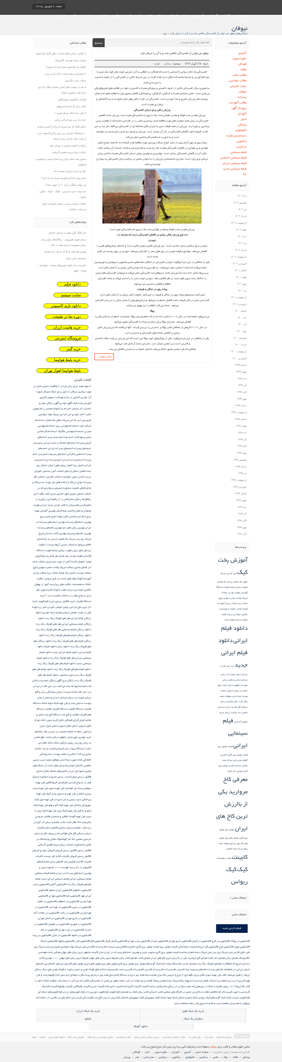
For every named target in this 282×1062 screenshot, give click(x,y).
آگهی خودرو (66, 403)
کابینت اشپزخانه (113, 986)
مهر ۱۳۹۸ (242, 452)
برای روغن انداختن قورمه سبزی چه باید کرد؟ (63, 178)
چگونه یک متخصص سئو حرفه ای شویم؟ (66, 66)
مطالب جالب (239, 75)
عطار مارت (243, 702)
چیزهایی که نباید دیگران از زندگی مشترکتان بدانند (176, 986)
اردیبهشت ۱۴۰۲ (239, 256)
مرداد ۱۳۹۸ (241, 466)
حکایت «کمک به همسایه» (230, 609)
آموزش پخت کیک (82, 403)
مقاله (149, 15)
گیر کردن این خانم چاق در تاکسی (68, 997)
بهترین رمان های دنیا (73, 527)
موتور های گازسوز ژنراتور (69, 963)
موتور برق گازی (126, 963)
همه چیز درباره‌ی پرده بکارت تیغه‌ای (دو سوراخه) (81, 975)
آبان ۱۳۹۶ (242, 534)
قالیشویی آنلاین (58, 884)
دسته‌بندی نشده (236, 136)
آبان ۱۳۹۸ (242, 446)
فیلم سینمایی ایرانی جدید (55, 879)
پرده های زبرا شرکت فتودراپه (215, 980)
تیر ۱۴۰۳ (242, 209)
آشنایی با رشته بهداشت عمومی (63, 397)
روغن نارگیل (233, 691)
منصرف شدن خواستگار (184, 963)
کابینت (240, 858)
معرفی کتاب (144, 958)
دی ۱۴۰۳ (242, 195)
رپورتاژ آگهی (239, 108)
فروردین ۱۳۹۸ (239, 486)
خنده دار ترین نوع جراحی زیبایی (70, 119)
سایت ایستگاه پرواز (80, 748)
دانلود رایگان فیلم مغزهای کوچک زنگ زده (68, 635)
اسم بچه (68, 437)
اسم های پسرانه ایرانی (60, 448)
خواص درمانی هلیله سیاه (236, 620)
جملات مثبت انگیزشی (75, 80)
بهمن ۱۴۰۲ (241, 229)
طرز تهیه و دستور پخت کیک (61, 793)
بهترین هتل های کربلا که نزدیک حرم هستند (65, 251)
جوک (139, 15)
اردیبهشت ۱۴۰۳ (239, 223)
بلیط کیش (61, 510)
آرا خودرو (86, 397)
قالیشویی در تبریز (81, 907)
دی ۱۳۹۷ (242, 507)
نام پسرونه (112, 969)
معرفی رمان (232, 958)
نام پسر (181, 969)
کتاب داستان (156, 992)
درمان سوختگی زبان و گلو (49, 692)
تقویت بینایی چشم (239, 587)
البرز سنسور (49, 471)
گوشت (89, 997)
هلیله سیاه (224, 843)
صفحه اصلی (241, 15)
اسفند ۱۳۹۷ (241, 493)
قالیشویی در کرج (221, 941)
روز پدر (78, 743)
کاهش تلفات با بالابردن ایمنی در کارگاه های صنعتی (190, 992)
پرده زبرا (236, 980)
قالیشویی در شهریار (58, 924)
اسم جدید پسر (55, 437)
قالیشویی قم (97, 941)
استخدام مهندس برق (67, 426)
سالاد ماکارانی (45, 743)
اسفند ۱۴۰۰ (241, 310)
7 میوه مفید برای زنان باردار (76, 386)
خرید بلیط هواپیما (67, 360)
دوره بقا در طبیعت (66, 317)
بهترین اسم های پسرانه (78, 522)
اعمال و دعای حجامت (67, 471)
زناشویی (88, 15)
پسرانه (242, 97)
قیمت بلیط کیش (186, 946)
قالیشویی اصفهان (82, 890)
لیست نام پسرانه (105, 946)
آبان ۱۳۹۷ (242, 520)
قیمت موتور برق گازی (238, 755)
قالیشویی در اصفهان (68, 901)
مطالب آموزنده (238, 102)
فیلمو (88, 1019)
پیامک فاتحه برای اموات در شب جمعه (139, 980)
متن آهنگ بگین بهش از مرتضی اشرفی (67, 232)
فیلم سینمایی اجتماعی (233, 158)
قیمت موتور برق (225, 746)
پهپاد (186, 980)
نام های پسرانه (215, 969)
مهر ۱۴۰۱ (242, 283)
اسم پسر (43, 454)
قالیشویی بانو (73, 895)
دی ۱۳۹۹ (242, 378)
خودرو (46, 612)
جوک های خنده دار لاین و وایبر (60, 578)
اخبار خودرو (78, 414)
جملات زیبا (243, 603)
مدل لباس (59, 15)
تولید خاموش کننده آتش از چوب (74, 561)
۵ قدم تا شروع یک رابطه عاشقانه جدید (194, 1003)
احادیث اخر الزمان (81, 408)
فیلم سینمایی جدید (235, 169)
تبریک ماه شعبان (225, 582)
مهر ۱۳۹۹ (242, 398)
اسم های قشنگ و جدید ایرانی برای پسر (54, 443)
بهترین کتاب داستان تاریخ (52, 533)
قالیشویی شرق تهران (180, 941)
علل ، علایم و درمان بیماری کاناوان (68, 827)
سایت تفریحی (238, 86)
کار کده (221, 992)
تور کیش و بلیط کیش (46, 556)
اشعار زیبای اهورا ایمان (60, 465)
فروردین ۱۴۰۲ (239, 263)
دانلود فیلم (72, 284)
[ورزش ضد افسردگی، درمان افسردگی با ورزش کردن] (152, 224)
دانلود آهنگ (141, 1026)
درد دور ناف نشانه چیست (77, 692)
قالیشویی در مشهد (81, 935)
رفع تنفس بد (194, 1037)
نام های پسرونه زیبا (196, 969)
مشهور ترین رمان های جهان (75, 952)
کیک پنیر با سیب (111, 997)
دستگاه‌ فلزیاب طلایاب (56, 709)
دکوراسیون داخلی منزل (58, 726)
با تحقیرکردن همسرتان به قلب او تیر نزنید (65, 73)
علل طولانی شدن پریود (60, 833)
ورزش (244, 21)
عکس (129, 15)
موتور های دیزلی (92, 963)
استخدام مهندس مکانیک (71, 431)
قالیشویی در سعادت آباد (46, 912)
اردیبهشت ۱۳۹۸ (239, 480)
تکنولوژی (102, 15)
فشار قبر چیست (52, 856)
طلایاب (47, 816)
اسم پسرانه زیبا (53, 459)
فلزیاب (39, 856)
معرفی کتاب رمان (128, 958)
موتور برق (229, 830)
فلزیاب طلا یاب (83, 861)
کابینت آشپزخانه (132, 986)
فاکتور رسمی (84, 850)
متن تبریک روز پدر (222, 952)
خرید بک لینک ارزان (88, 1011)
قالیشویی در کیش (201, 941)
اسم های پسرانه (82, 448)
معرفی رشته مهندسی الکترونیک (70, 60)
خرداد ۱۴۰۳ (241, 216)
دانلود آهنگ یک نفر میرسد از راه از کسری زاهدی (61, 126)
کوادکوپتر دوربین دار (97, 992)
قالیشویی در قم (49, 929)
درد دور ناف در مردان (44, 686)
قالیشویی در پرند (41, 935)
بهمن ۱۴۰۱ (241, 277)
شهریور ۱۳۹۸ (240, 459)
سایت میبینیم (71, 295)
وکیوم (51, 975)
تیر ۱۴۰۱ (242, 290)
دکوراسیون (198, 15)
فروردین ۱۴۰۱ (239, 304)
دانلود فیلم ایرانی (56, 1037)
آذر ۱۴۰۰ (242, 324)
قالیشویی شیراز (159, 941)
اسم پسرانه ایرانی (73, 459)
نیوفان (243, 91)
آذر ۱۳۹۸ (242, 439)
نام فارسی (49, 963)
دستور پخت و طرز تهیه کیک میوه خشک (62, 703)
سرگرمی (117, 15)
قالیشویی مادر (82, 941)
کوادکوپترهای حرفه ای (50, 992)
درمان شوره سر (234, 674)
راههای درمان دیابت (231, 685)
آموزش (213, 15)
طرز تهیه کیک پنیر (66, 810)
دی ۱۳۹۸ (242, 432)
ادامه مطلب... (104, 356)
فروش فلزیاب (69, 856)
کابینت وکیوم (65, 986)
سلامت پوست (60, 754)
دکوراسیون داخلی (81, 726)
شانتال (79, 765)
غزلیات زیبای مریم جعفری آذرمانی (69, 152)
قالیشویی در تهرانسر (60, 907)
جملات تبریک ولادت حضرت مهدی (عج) (53, 567)
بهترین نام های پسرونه (79, 533)
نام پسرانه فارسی (154, 969)
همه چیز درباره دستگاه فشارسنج (126, 975)
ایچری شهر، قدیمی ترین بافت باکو (58, 493)
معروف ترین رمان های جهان (103, 958)
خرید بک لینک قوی (193, 1011)
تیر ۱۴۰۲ (242, 243)
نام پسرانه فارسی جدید (131, 969)
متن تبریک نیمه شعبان (200, 952)
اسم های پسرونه (57, 454)
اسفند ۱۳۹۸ (241, 419)
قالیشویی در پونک (240, 941)
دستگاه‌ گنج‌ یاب (53, 714)
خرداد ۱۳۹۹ (241, 405)
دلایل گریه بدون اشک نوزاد (49, 720)
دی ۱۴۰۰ (242, 317)
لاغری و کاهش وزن (125, 946)
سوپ (74, 759)
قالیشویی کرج (226, 946)
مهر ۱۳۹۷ (242, 527)
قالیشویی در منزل (61, 935)
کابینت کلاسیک (50, 986)
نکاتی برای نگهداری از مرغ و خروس (186, 975)
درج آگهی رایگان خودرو (54, 680)
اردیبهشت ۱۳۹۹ (239, 412)
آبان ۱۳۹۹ (242, 392)
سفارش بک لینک (193, 1019)
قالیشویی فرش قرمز (116, 941)
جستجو (98, 43)
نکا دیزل (161, 975)
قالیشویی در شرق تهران (78, 918)
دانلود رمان (64, 646)
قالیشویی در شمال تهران (51, 918)
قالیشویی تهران (57, 895)
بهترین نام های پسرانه (50, 527)
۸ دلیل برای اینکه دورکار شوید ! (70, 113)
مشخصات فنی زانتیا (76, 258)
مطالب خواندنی (238, 80)
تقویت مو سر (234, 593)
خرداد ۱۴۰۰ (241, 344)
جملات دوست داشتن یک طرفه (75, 573)
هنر (47, 15)
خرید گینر (74, 349)
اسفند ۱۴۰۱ (241, 270)
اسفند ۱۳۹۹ (241, 364)
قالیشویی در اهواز (47, 901)
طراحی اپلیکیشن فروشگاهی (72, 99)
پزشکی (161, 15)
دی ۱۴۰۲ (242, 236)
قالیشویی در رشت (69, 912)
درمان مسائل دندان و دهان (59, 697)
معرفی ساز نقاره (235, 771)
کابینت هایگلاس (81, 986)
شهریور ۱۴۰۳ (240, 202)
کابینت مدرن (97, 986)
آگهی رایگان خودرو (49, 403)
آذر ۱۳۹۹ (242, 385)
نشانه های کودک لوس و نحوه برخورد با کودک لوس (79, 969)
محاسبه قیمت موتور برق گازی (171, 952)
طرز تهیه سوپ (56, 788)
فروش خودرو (47, 850)
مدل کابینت (97, 952)
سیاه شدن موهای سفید (230, 696)
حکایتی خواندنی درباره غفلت (235, 614)
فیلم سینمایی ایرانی (235, 163)
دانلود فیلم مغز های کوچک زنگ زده (57, 663)
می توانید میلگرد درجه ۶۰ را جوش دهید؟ (65, 184)
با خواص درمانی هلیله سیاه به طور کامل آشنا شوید (60, 53)
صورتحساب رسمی (67, 776)
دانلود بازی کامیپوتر (66, 306)
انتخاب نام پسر (54, 476)
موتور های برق (232, 838)
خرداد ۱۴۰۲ (241, 250)
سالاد (56, 743)
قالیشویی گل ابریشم (207, 946)
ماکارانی (91, 946)
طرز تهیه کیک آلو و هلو (60, 805)
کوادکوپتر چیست (241, 997)
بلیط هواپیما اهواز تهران (62, 371)
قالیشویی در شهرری (80, 924)
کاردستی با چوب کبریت (237, 992)
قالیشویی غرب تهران (139, 941)
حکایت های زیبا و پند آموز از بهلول (52, 584)
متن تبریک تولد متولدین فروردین (68, 946)
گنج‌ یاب (98, 997)
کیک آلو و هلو (218, 997)
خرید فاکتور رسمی (65, 601)
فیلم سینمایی (238, 152)
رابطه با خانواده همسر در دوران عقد (68, 145)
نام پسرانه (170, 969)
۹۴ (245, 174)
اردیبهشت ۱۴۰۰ (239, 351)
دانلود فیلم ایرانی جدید (233, 653)
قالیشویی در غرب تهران (71, 929)
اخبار (184, 15)
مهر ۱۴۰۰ (242, 331)
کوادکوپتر (114, 992)
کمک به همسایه (224, 858)
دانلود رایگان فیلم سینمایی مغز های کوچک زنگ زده (63, 629)
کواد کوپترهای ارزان (74, 992)
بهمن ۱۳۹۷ (241, 500)
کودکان (173, 15)
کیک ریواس (204, 997)
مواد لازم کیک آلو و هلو (158, 963)
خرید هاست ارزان (67, 327)
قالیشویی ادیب (41, 884)
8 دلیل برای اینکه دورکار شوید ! (52, 391)
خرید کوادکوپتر (46, 601)
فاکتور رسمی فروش (66, 850)
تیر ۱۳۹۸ (242, 473)
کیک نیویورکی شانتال (132, 997)
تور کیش (64, 556)
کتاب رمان (143, 992)
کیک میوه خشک (168, 997)
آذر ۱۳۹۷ (242, 513)
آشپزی (226, 15)
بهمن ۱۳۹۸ (241, 425)
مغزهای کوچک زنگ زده (209, 963)
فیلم (52, 873)
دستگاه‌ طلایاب (75, 709)
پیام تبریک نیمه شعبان (237, 849)
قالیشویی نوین (242, 946)
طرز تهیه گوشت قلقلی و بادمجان (68, 816)
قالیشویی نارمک (48, 941)
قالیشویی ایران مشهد (60, 890)
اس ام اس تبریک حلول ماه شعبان (63, 420)
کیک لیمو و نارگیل (187, 997)
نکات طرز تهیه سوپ (216, 975)
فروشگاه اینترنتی (68, 338)
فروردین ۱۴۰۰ (239, 358)
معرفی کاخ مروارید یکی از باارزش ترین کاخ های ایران (232, 804)
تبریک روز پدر (83, 539)
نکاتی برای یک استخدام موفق (71, 106)
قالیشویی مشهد (66, 941)
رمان (85, 743)
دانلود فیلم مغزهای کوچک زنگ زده (72, 669)
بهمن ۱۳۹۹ (241, 371)
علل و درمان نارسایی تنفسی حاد (70, 171)
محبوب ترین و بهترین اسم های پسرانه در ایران (129, 952)
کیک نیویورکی (152, 997)
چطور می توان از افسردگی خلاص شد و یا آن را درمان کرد (174, 53)
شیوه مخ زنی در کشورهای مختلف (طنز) (63, 771)
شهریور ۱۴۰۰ (240, 337)
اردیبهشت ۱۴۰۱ (239, 297)
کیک (242, 870)
